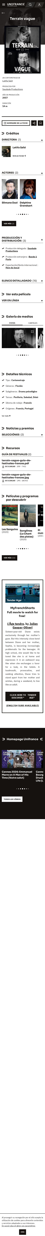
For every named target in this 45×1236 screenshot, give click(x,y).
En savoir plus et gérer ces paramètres (18, 1226)
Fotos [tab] (12, 323)
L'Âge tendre (15, 624)
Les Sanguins (10, 529)
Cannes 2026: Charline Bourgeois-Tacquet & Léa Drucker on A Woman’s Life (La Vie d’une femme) (17, 776)
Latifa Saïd (7, 80)
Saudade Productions (12, 89)
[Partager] (34, 123)
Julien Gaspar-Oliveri (25, 625)
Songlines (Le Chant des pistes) (26, 533)
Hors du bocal (12, 267)
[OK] (22, 1232)
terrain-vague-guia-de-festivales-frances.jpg (16, 476)
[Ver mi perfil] (39, 4)
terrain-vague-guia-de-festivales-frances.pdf (16, 462)
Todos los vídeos (12, 799)
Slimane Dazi (10, 202)
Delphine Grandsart (26, 204)
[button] (32, 331)
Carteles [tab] (32, 323)
